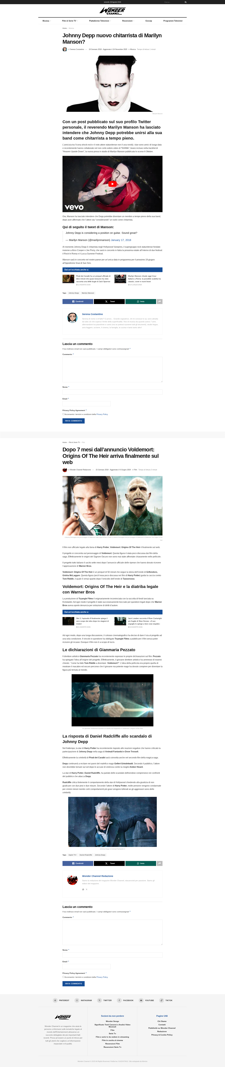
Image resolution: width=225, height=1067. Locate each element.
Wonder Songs (112, 1021)
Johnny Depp (74, 293)
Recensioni (127, 21)
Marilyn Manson (88, 293)
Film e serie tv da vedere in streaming (112, 1037)
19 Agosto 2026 (135, 627)
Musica (46, 21)
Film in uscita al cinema (112, 1040)
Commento (68, 354)
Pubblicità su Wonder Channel (162, 1028)
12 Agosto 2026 (83, 285)
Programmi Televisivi (172, 21)
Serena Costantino (77, 49)
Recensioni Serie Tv (112, 1047)
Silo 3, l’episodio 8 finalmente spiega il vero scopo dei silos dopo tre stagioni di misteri (92, 621)
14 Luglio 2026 (135, 285)
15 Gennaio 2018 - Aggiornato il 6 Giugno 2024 (113, 470)
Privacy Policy (102, 414)
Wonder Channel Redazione (80, 470)
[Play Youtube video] (112, 184)
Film (83, 442)
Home (65, 28)
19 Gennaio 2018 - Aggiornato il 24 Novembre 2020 (108, 49)
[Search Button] (185, 2)
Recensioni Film (112, 1044)
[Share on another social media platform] (159, 301)
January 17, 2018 (121, 240)
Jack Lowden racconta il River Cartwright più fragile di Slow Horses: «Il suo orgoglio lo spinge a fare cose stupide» (145, 621)
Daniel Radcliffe (86, 855)
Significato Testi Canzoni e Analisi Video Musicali (112, 1026)
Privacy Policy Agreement (75, 410)
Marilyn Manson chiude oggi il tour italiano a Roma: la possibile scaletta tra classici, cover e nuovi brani (144, 279)
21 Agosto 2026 (83, 627)
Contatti (162, 1025)
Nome (66, 387)
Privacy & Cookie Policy (162, 1035)
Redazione (162, 1031)
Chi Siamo (162, 1021)
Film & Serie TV (69, 21)
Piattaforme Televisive (99, 21)
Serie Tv (112, 1033)
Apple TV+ (73, 855)
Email (66, 398)
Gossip (148, 21)
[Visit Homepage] (113, 11)
